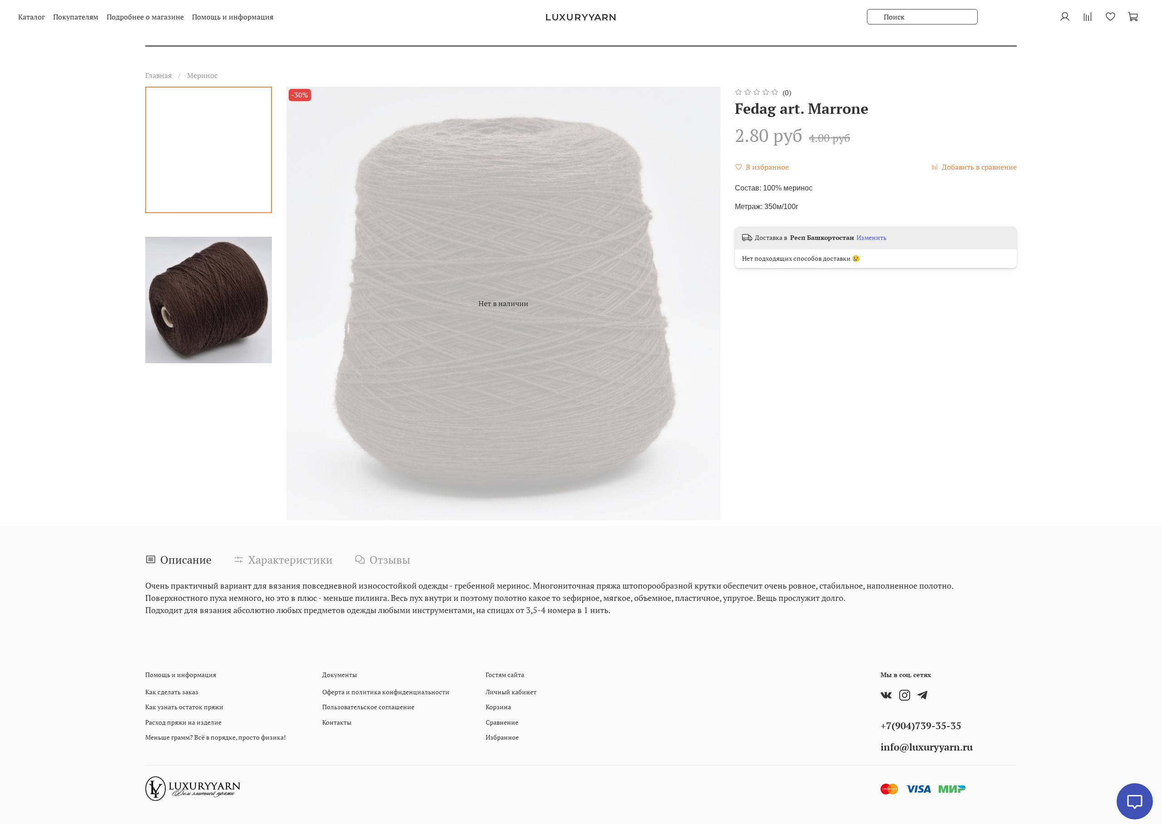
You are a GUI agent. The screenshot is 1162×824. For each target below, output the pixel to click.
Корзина (498, 706)
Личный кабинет (511, 691)
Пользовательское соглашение (368, 706)
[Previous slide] (304, 303)
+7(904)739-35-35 (921, 725)
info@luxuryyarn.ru (927, 747)
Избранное (502, 737)
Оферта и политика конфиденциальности (385, 691)
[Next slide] (702, 303)
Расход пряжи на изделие (183, 722)
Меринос (202, 75)
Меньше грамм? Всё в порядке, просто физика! (215, 737)
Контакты (336, 722)
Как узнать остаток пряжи (184, 706)
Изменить (871, 238)
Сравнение (502, 722)
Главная (158, 75)
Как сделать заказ (171, 691)
